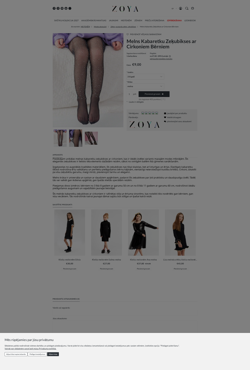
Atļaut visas (53, 354)
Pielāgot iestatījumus (37, 354)
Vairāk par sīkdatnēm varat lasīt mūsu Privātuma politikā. (30, 348)
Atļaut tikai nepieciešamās (16, 354)
